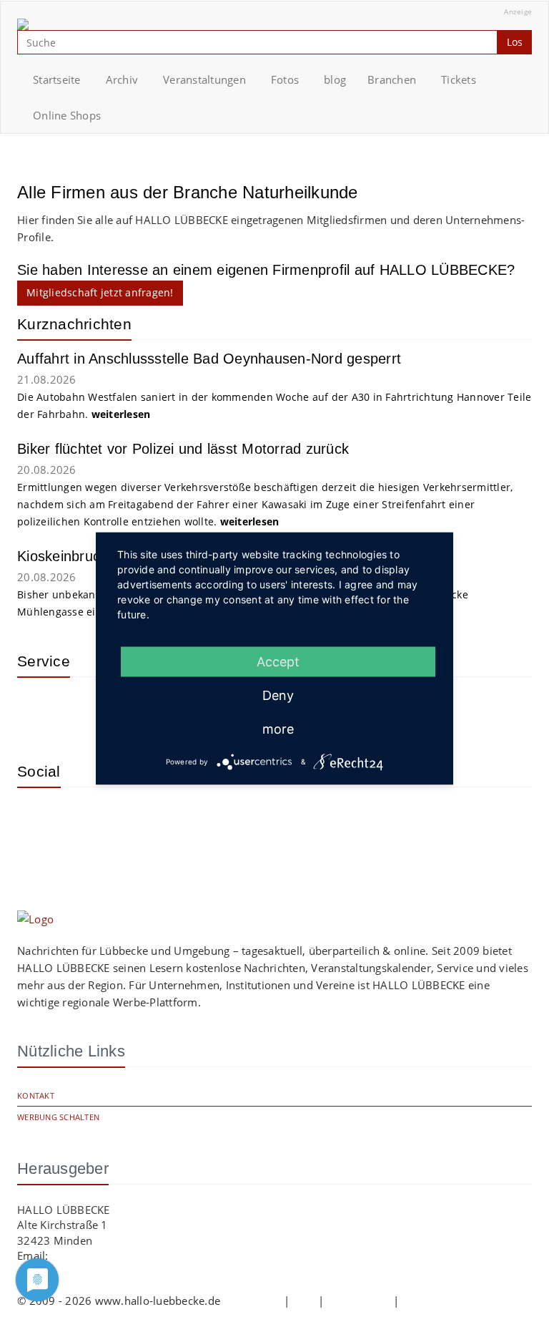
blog (335, 79)
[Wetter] (38, 709)
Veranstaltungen (204, 79)
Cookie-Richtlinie (444, 1300)
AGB (303, 1300)
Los (515, 42)
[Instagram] (38, 819)
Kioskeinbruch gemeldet (95, 556)
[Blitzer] (85, 709)
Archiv (122, 79)
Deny (278, 695)
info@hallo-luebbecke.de (114, 1255)
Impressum (251, 1300)
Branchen (391, 79)
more (278, 729)
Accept (278, 661)
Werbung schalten (58, 1117)
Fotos (285, 79)
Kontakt (35, 1095)
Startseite (57, 79)
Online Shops (67, 115)
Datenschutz (358, 1300)
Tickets (458, 79)
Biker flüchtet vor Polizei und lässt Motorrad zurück (183, 449)
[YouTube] (85, 819)
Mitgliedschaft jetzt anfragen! (100, 292)
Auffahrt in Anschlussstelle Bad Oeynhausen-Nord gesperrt (209, 358)
